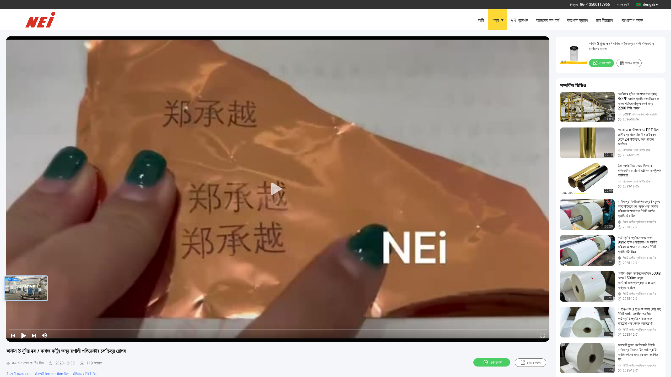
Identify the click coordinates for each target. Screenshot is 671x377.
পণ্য (495, 20)
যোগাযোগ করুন (632, 20)
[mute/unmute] (44, 335)
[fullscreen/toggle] (542, 335)
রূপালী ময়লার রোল (19, 374)
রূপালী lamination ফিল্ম (52, 374)
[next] (34, 335)
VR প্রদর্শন (519, 20)
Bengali (649, 4)
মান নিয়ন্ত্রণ (604, 20)
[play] (277, 189)
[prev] (13, 335)
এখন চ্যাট (623, 4)
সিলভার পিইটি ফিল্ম (86, 374)
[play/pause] (23, 335)
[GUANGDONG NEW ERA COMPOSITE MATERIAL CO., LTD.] (44, 19)
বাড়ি (481, 20)
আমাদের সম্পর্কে (547, 20)
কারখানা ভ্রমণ (577, 20)
